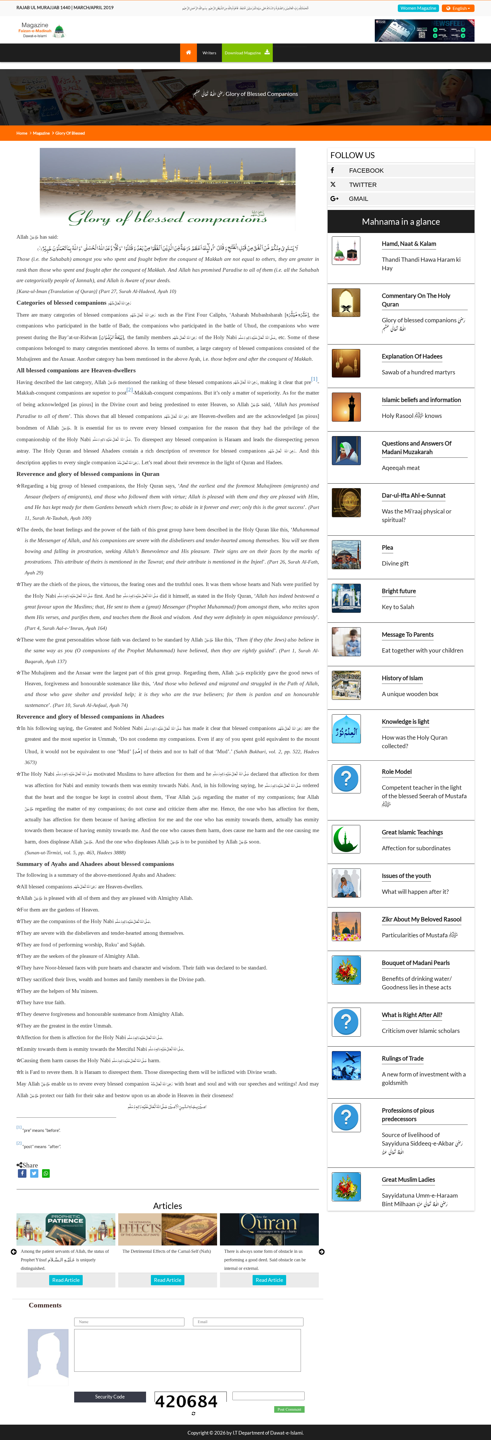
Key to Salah (398, 606)
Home (21, 133)
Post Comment (289, 1409)
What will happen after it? (415, 891)
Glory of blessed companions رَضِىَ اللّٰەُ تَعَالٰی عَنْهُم (423, 324)
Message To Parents (408, 634)
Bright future (399, 590)
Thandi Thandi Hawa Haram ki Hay (421, 263)
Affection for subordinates (416, 847)
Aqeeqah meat (401, 467)
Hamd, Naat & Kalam (409, 243)
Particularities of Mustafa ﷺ (420, 934)
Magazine (41, 133)
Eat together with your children (422, 650)
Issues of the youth (406, 875)
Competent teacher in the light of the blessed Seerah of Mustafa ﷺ (424, 796)
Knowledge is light (405, 721)
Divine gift (395, 563)
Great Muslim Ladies (408, 1179)
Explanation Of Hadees (412, 356)
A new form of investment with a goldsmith (424, 1078)
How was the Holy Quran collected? (415, 741)
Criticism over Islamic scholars (421, 1030)
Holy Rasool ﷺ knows (412, 415)
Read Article (66, 1280)
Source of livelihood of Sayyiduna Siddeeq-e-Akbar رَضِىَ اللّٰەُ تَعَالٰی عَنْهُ (422, 1143)
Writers (209, 52)
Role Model (397, 771)
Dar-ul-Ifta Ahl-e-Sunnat (414, 495)
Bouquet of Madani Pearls (416, 962)
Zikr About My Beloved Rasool (421, 919)
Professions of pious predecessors (408, 1114)
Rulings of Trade (403, 1058)
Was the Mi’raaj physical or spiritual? (417, 515)
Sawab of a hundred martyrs (418, 372)
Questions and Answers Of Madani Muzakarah (417, 447)
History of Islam (402, 677)
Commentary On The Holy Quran (416, 300)
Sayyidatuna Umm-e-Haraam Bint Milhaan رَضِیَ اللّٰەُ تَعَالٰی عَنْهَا (420, 1199)
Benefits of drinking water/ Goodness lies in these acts (417, 983)
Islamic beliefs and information (421, 399)
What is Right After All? (412, 1014)
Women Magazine (418, 8)
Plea (387, 547)
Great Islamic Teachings (412, 831)
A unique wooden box (410, 693)
